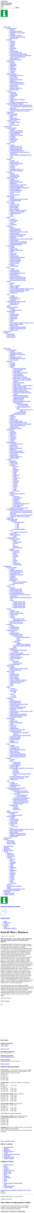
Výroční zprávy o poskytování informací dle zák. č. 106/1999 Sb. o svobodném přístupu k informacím (21, 106)
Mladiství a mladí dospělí (16, 250)
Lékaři (15, 472)
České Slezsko (13, 93)
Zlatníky (12, 72)
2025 (17, 526)
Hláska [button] (12, 694)
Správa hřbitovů (17, 506)
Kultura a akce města (9, 1170)
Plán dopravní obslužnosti (16, 170)
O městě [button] (9, 91)
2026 (17, 527)
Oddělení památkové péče (19, 389)
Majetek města (7, 1171)
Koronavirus (13, 140)
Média (5, 1174)
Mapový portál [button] (10, 202)
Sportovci (15, 482)
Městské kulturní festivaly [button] (16, 634)
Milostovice (13, 64)
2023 (17, 523)
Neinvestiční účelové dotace (17, 150)
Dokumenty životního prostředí (18, 327)
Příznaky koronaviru (18, 583)
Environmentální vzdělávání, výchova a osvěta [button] (21, 768)
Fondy (15, 562)
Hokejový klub (14, 78)
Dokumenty (16, 808)
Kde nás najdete (11, 335)
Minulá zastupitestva (15, 119)
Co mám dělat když (15, 133)
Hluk (11, 321)
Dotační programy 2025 (16, 149)
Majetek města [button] (10, 196)
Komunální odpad (17, 547)
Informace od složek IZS (16, 130)
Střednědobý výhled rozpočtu (17, 32)
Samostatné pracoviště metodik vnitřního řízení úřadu (21, 397)
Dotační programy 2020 (19, 601)
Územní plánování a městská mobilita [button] (16, 301)
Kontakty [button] (6, 332)
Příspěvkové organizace (16, 31)
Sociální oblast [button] (10, 246)
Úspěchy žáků (13, 293)
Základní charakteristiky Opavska (18, 243)
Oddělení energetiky (18, 399)
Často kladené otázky (18, 505)
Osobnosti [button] (12, 465)
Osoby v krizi (13, 253)
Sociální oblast (7, 1177)
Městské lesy (13, 81)
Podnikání (6, 1176)
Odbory (12, 45)
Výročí (12, 193)
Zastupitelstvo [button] (13, 520)
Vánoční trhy (13, 300)
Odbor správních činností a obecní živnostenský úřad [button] (21, 401)
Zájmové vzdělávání (15, 285)
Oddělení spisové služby (19, 414)
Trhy (5, 1181)
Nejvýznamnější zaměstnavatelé (18, 234)
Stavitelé (15, 483)
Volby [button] (8, 305)
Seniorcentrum (13, 85)
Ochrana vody (13, 317)
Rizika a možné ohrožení (16, 132)
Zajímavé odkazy (14, 58)
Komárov (12, 62)
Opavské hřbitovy (17, 498)
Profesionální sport (14, 271)
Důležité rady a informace (16, 135)
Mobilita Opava (14, 304)
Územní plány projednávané (20, 799)
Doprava (6, 1167)
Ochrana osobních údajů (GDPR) (18, 54)
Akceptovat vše (4, 1211)
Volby (5, 1184)
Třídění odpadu (14, 330)
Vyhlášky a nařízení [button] (15, 539)
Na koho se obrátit (14, 233)
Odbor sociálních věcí (18, 382)
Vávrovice (12, 71)
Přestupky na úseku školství (17, 291)
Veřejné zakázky (14, 51)
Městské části (7, 849)
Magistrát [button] (9, 39)
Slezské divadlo (14, 86)
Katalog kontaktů (11, 337)
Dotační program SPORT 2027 (18, 277)
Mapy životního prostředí (16, 324)
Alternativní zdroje (14, 176)
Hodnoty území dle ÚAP (22, 792)
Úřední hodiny (10, 334)
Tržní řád (15, 543)
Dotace (15, 553)
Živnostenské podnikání (16, 244)
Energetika (6, 1169)
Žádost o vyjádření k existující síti (18, 210)
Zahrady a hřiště (14, 287)
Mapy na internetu (14, 209)
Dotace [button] (9, 143)
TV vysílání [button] (13, 691)
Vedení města (13, 118)
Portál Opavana (8, 331)
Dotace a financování (15, 229)
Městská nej (13, 92)
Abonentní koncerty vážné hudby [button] (18, 650)
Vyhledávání (13, 224)
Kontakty (12, 46)
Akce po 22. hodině (15, 192)
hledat (2, 6)
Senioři (12, 251)
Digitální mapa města (15, 213)
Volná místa (13, 48)
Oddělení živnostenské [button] (22, 404)
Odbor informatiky (18, 374)
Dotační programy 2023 (19, 606)
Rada (11, 116)
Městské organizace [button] (12, 74)
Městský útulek (14, 325)
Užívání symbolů (17, 564)
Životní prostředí (8, 1187)
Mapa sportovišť (14, 274)
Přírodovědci (16, 478)
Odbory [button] (12, 367)
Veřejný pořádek (17, 542)
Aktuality (12, 29)
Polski (10, 3)
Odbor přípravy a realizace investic (22, 378)
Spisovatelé (16, 480)
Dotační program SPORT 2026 (18, 278)
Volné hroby (16, 499)
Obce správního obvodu (16, 52)
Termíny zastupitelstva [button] (18, 522)
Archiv (12, 157)
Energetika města (14, 174)
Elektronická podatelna (16, 59)
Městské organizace (9, 850)
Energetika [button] (9, 172)
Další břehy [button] (16, 641)
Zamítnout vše (13, 1211)
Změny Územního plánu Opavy (21, 800)
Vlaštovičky (13, 69)
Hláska (12, 223)
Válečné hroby (17, 502)
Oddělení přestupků (21, 412)
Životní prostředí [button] (11, 311)
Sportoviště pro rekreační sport (17, 273)
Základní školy (17, 763)
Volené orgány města (9, 893)
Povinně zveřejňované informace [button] (15, 103)
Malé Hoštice (13, 65)
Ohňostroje (13, 138)
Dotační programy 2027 (16, 146)
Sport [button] (8, 267)
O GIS (11, 216)
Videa (11, 214)
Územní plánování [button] (14, 789)
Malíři (14, 473)
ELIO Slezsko (13, 76)
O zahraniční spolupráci (16, 310)
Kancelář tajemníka (18, 370)
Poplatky (12, 123)
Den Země (16, 771)
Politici (15, 476)
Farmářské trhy (14, 297)
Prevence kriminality (15, 261)
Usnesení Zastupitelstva (19, 529)
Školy (11, 284)
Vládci (15, 488)
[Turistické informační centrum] (4, 16)
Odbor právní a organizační (20, 377)
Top (25, 1190)
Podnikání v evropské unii (16, 236)
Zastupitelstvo (13, 115)
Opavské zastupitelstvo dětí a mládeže (19, 290)
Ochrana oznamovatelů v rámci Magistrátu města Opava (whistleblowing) (20, 56)
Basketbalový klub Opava (16, 75)
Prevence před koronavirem (20, 581)
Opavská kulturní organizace (17, 83)
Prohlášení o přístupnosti (17, 1190)
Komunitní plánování (15, 258)
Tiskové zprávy (14, 220)
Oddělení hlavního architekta (20, 395)
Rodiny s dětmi (14, 248)
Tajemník (12, 44)
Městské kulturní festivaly (16, 182)
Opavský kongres (17, 663)
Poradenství (13, 254)
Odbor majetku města (15, 200)
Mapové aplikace (14, 206)
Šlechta (15, 485)
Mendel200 (16, 661)
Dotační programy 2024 (19, 607)
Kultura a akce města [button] (12, 177)
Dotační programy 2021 (19, 603)
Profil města (13, 237)
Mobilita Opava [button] (14, 805)
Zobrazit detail (21, 1211)
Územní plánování (14, 303)
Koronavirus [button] (13, 580)
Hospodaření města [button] (12, 28)
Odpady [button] (12, 825)
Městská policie (14, 139)
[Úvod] (7, 24)
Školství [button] (9, 281)
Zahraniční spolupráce (9, 1186)
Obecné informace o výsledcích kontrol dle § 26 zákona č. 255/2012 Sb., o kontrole (21, 110)
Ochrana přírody (14, 315)
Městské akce (13, 183)
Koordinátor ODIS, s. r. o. (16, 169)
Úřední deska (10, 112)
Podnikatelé (16, 475)
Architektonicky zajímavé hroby (21, 503)
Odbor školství (17, 384)
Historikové (16, 469)
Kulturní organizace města (16, 186)
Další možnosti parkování (19, 620)
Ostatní (15, 540)
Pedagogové (16, 490)
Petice (14, 557)
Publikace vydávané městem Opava (19, 102)
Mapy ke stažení (14, 207)
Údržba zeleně (13, 318)
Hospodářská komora (15, 230)
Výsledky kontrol (24, 405)
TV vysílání (13, 221)
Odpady (12, 320)
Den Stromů (16, 772)
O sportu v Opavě (14, 270)
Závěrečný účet (14, 38)
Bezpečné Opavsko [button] (12, 128)
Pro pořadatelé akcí (15, 194)
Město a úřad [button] (7, 27)
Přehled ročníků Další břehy (23, 644)
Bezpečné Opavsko (9, 1164)
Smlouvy (12, 49)
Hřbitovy (12, 101)
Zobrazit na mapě (5, 1049)
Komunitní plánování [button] (15, 731)
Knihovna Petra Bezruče (16, 79)
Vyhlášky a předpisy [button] (12, 120)
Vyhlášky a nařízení (15, 122)
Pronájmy (15, 554)
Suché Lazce (13, 68)
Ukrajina (12, 142)
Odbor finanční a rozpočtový (20, 372)
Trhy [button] (8, 294)
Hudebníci (16, 470)
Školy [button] (11, 761)
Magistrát (6, 847)
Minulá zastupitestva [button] (15, 535)
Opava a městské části (21, 795)
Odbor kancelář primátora (19, 368)
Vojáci (14, 489)
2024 (17, 525)
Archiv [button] (12, 600)
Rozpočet (12, 34)
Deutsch (7, 3)
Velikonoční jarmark (15, 298)
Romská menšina (14, 256)
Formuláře (12, 42)
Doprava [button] (9, 159)
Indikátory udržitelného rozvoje (18, 328)
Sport (5, 1179)
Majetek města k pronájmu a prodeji (19, 199)
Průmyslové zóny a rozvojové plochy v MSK (21, 239)
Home (2, 1190)
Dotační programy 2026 (16, 147)
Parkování (12, 167)
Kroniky (12, 98)
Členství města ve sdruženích (17, 99)
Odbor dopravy (17, 371)
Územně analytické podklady (17, 211)
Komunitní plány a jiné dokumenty (22, 735)
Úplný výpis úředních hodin (8, 1141)
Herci (14, 468)
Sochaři (15, 479)
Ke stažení (12, 136)
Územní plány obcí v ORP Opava (21, 798)
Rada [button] (11, 530)
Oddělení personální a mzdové (20, 391)
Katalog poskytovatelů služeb (17, 257)
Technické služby (14, 89)
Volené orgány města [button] (12, 113)
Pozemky (15, 560)
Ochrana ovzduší (14, 314)
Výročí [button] (12, 660)
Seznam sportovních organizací (18, 280)
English (3, 3)
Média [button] (8, 217)
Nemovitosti (16, 552)
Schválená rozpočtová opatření (17, 37)
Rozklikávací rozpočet (15, 35)
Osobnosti (12, 96)
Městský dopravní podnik (16, 82)
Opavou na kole (14, 165)
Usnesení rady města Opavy (20, 532)
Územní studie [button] (16, 793)
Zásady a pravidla (14, 125)
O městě (6, 852)
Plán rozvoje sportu (15, 275)
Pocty (14, 559)
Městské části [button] (10, 61)
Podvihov (12, 66)
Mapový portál (7, 1173)
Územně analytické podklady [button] (20, 791)
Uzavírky (12, 166)
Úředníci (15, 486)
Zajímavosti (16, 496)
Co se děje (12, 219)
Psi (14, 544)
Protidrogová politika (15, 260)
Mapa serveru (7, 1190)
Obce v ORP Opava (21, 796)
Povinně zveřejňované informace (12, 890)
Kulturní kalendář (14, 180)
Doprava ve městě (14, 162)
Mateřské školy (17, 762)
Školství (6, 1180)
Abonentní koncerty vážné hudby (18, 184)
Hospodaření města (8, 846)
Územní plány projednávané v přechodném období (20, 803)
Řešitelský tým (17, 809)
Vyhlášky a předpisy (9, 894)
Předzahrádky (16, 563)
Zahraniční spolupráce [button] (12, 307)
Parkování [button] (12, 617)
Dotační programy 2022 (19, 604)
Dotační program (14, 266)
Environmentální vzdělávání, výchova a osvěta (21, 288)
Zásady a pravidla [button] (14, 550)
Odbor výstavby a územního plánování (23, 385)
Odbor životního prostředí (19, 387)
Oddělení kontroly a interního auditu (22, 388)
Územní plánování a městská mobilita (13, 1183)
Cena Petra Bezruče (15, 189)
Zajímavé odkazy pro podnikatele (18, 241)
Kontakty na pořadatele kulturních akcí (19, 187)
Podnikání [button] (9, 226)
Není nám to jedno (14, 204)
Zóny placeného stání (18, 618)
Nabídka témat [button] (7, 126)
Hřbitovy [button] (12, 495)
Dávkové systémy (14, 263)
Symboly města (14, 95)
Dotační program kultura (16, 190)
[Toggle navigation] (14, 24)
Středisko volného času (16, 88)
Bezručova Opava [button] (17, 635)
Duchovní (15, 466)
